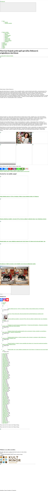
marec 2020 (4, 422)
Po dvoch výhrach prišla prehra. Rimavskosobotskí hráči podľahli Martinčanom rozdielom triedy (25, 313)
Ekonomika (4, 44)
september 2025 (5, 365)
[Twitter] (6, 169)
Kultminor (6, 41)
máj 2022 (4, 407)
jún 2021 (4, 418)
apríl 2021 (4, 420)
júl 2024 (3, 379)
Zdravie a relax (7, 39)
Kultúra (3, 42)
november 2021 (5, 413)
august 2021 (4, 416)
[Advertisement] (24, 107)
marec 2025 (4, 371)
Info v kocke (7, 33)
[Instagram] (4, 299)
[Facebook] (2, 169)
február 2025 (4, 372)
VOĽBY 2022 (7, 38)
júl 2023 (3, 392)
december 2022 (5, 399)
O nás (3, 47)
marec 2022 (4, 409)
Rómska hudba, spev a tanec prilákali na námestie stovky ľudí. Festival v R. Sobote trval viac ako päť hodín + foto (22, 241)
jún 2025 (4, 368)
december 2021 (5, 412)
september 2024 (5, 377)
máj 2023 (4, 394)
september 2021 (5, 415)
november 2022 (5, 400)
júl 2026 (3, 354)
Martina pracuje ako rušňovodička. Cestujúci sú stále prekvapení (12, 170)
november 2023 (5, 388)
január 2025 (4, 373)
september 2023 (5, 390)
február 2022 (4, 410)
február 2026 (4, 359)
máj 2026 (4, 356)
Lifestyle (6, 22)
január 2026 (4, 360)
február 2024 (4, 385)
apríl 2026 (4, 357)
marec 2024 (4, 384)
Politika (3, 46)
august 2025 (4, 366)
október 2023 (4, 389)
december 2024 (5, 374)
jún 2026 (4, 355)
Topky (3, 21)
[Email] (22, 169)
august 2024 (4, 378)
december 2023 (5, 387)
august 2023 (4, 391)
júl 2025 (3, 367)
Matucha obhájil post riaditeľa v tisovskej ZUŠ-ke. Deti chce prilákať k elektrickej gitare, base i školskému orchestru (23, 218)
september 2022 (5, 402)
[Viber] (14, 169)
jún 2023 (4, 393)
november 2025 (5, 363)
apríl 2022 (4, 408)
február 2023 (4, 397)
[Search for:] (5, 294)
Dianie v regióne (5, 32)
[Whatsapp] (18, 169)
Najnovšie (4, 302)
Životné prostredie (8, 40)
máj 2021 (4, 419)
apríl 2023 (4, 395)
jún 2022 (4, 406)
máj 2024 (4, 381)
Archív (3, 303)
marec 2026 (4, 358)
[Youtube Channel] (7, 299)
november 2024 (5, 375)
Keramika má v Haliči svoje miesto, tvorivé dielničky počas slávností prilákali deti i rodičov (18, 263)
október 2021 (4, 414)
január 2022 (4, 411)
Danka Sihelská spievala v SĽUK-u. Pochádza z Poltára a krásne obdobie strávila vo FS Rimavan (19, 196)
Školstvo (6, 37)
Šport (3, 45)
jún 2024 (4, 380)
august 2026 (4, 353)
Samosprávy (7, 36)
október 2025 (4, 364)
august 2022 (4, 404)
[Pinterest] (10, 169)
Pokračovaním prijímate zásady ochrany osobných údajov (12, 454)
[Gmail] (27, 169)
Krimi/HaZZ (4, 43)
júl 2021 (3, 417)
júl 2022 (3, 405)
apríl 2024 (4, 383)
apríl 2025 (4, 370)
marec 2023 (4, 396)
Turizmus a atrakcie (8, 23)
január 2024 (4, 386)
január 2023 (4, 398)
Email (1, 453)
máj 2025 (4, 369)
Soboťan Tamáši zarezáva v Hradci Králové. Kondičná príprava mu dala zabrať (14, 171)
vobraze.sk (8, 55)
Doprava (6, 34)
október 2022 (4, 401)
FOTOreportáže (8, 35)
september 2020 (5, 421)
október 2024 (4, 376)
